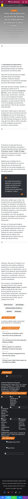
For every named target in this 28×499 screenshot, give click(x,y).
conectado (20, 321)
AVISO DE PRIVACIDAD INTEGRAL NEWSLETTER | (14, 481)
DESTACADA (9, 305)
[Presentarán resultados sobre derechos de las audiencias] (5, 398)
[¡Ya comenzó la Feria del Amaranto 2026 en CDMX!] (14, 401)
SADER (9, 311)
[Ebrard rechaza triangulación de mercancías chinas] (14, 409)
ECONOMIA (20, 305)
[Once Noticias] (14, 2)
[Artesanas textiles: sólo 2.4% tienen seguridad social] (5, 412)
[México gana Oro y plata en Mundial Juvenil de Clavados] (23, 398)
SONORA (18, 311)
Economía (14, 10)
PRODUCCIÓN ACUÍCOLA (14, 308)
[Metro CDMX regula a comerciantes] (5, 424)
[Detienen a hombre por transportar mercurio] (23, 424)
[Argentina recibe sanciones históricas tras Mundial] (14, 420)
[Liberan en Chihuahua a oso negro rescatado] (23, 409)
